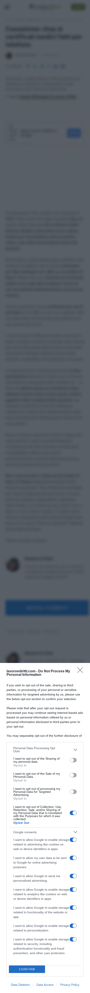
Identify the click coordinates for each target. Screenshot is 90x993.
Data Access (45, 984)
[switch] (73, 760)
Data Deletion (20, 984)
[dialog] (45, 828)
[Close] (81, 671)
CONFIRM (27, 969)
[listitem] (45, 750)
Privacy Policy (69, 984)
